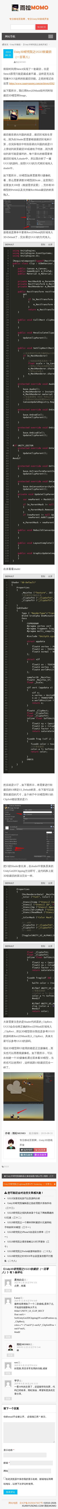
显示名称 (9, 1450)
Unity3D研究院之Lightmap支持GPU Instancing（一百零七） (29, 1184)
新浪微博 (41, 1155)
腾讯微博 (27, 1155)
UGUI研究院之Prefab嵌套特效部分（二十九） (30, 1251)
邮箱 (7, 1463)
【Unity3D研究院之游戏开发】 (35, 44)
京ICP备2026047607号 (31, 1503)
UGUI (6, 1166)
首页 (6, 44)
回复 (8, 1290)
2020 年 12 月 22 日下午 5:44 (28, 1347)
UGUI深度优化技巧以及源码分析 (23, 1198)
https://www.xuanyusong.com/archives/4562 (31, 83)
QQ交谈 (41, 1150)
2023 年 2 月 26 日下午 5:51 (25, 1283)
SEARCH (41, 27)
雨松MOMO (21, 62)
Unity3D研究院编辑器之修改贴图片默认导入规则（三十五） (30, 1176)
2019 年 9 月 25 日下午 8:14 (25, 1365)
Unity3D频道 (15, 44)
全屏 (50, 244)
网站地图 (13, 1503)
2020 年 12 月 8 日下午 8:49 (25, 1301)
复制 (43, 244)
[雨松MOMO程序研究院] (29, 11)
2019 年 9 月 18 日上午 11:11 (26, 1384)
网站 (6, 1471)
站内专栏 (28, 1150)
